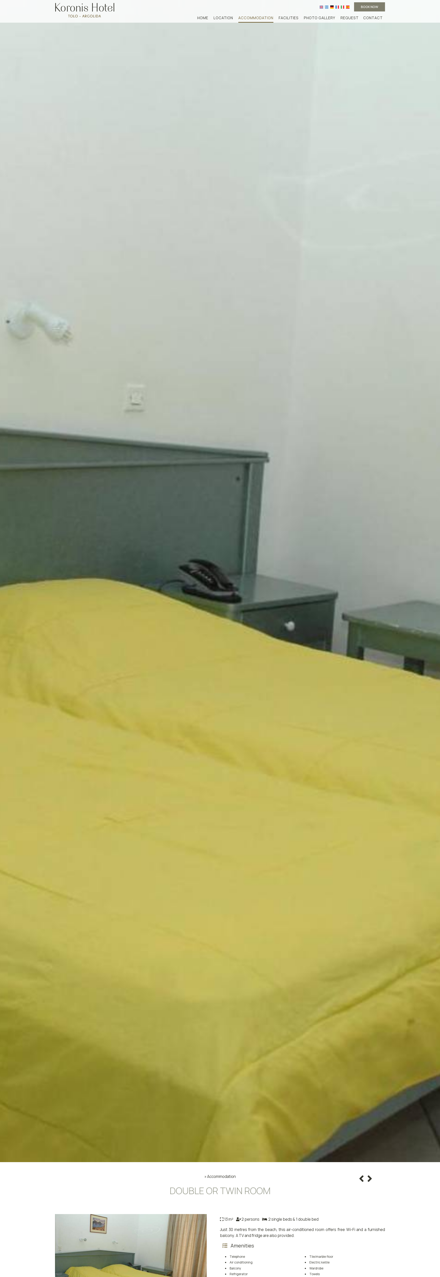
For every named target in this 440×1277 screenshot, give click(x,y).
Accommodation (255, 17)
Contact (373, 17)
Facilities (289, 17)
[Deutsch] (332, 6)
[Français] (337, 6)
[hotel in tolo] (85, 10)
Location (223, 17)
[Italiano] (342, 6)
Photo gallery (319, 17)
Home (202, 17)
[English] (321, 6)
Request (350, 17)
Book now (369, 7)
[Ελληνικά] (326, 6)
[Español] (347, 6)
